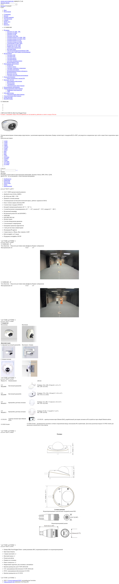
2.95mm (6, 147)
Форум (6, 23)
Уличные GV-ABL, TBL (13, 31)
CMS (8, 91)
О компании (7, 14)
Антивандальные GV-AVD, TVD (16, 39)
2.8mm (5, 145)
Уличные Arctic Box (12, 36)
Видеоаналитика (11, 72)
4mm (5, 151)
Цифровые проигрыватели (14, 90)
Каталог (6, 16)
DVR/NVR (10, 65)
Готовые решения (9, 17)
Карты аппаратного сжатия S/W (16, 78)
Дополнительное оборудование (15, 85)
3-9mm (6, 160)
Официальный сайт (9, 582)
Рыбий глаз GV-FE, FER (14, 46)
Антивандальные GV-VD (14, 40)
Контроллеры (11, 82)
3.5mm (5, 148)
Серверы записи (11, 66)
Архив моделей (8, 97)
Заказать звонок (5, 2)
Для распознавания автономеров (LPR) (18, 50)
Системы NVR (11, 55)
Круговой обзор (11, 49)
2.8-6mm (6, 158)
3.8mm (5, 149)
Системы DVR (11, 56)
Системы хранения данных (14, 61)
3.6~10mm (6, 163)
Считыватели (11, 84)
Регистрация (7, 11)
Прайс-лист (7, 21)
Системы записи (11, 58)
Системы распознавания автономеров (17, 75)
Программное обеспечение (11, 63)
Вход (5, 10)
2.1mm (5, 141)
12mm (5, 155)
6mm (5, 152)
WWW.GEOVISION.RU (7, 1)
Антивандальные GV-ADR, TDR (16, 37)
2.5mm (5, 144)
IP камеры (6, 30)
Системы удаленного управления (16, 68)
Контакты (6, 24)
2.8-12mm (6, 157)
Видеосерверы (8, 53)
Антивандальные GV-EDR (14, 42)
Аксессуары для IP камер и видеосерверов (18, 52)
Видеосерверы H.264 (13, 62)
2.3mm (5, 142)
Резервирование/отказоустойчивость (17, 71)
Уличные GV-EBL (12, 33)
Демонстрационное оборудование (13, 88)
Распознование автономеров (12, 87)
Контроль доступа (12, 74)
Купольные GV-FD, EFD (14, 44)
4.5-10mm (6, 164)
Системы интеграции (13, 69)
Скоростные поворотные (14, 47)
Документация (8, 18)
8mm (5, 154)
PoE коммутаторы (9, 93)
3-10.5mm (6, 161)
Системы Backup (11, 59)
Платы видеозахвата (9, 77)
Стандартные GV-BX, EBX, (15, 43)
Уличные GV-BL (11, 34)
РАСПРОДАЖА (8, 99)
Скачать (6, 20)
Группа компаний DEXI (14, 580)
